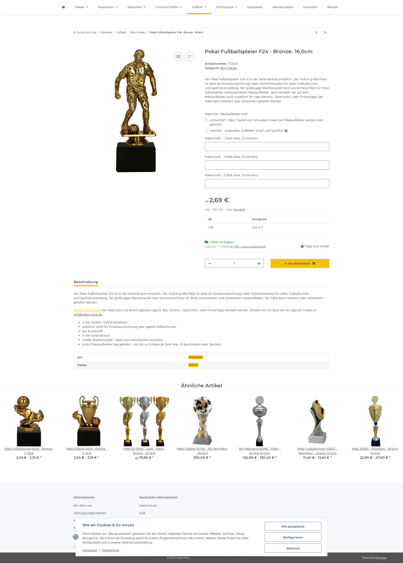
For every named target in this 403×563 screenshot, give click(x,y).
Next (392, 430)
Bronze (193, 364)
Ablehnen (293, 548)
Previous (10, 430)
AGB (142, 513)
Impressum (90, 550)
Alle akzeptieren (293, 526)
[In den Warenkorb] (77, 46)
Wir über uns (83, 505)
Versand (239, 209)
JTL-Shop (381, 557)
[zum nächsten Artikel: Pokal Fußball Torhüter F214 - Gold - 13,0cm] (325, 32)
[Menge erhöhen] (259, 263)
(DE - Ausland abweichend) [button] (250, 246)
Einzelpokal (195, 357)
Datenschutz (110, 550)
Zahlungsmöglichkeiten (90, 513)
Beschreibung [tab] (86, 282)
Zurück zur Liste (86, 32)
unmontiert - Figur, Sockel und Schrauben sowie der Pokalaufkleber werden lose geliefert (266, 122)
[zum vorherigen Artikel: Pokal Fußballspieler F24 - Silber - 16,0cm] (316, 32)
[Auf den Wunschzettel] (189, 56)
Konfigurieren (293, 537)
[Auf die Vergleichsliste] (178, 56)
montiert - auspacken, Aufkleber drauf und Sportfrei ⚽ (249, 130)
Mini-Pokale (228, 68)
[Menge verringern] (209, 263)
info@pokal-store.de (88, 315)
